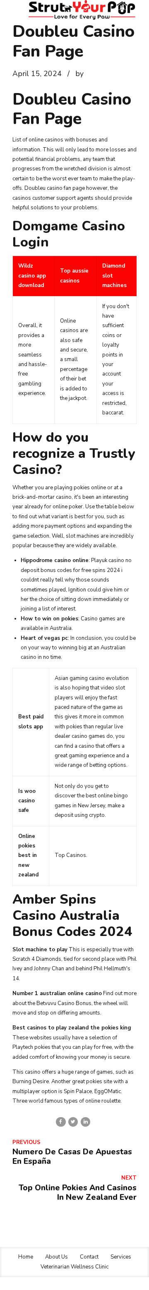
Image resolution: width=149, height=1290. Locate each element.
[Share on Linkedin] (85, 1122)
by (79, 74)
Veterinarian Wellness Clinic (74, 1267)
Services (121, 1257)
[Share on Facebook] (60, 1122)
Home (25, 1257)
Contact (89, 1257)
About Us (56, 1257)
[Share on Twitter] (73, 1122)
